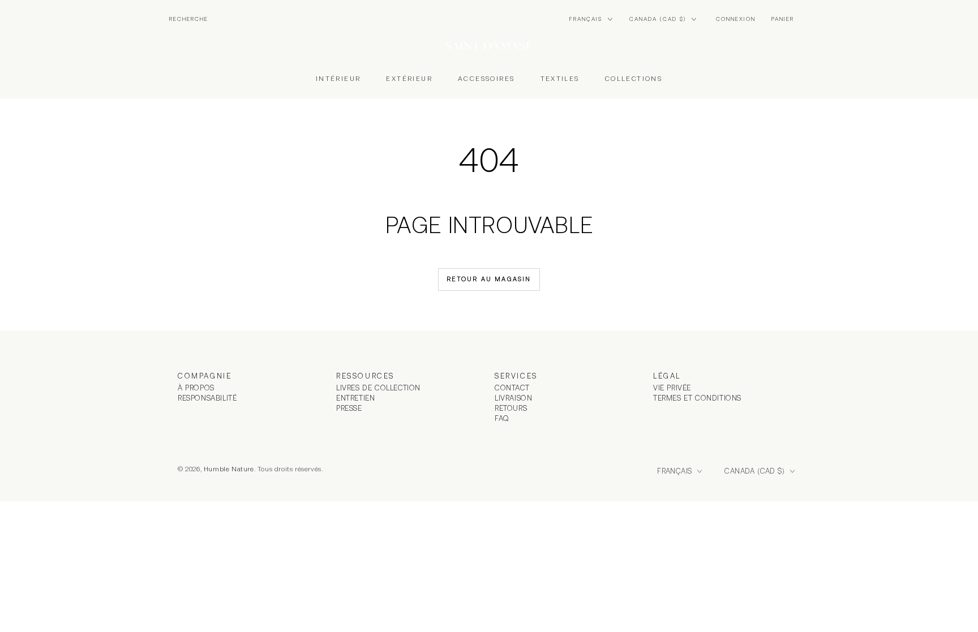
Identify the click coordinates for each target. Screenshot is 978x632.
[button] (188, 19)
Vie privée (672, 388)
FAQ (502, 418)
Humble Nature (229, 469)
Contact (512, 388)
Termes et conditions (697, 398)
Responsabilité (207, 398)
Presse (349, 408)
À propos (196, 388)
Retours (511, 408)
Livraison (513, 398)
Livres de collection (378, 388)
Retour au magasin (489, 279)
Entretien (355, 398)
